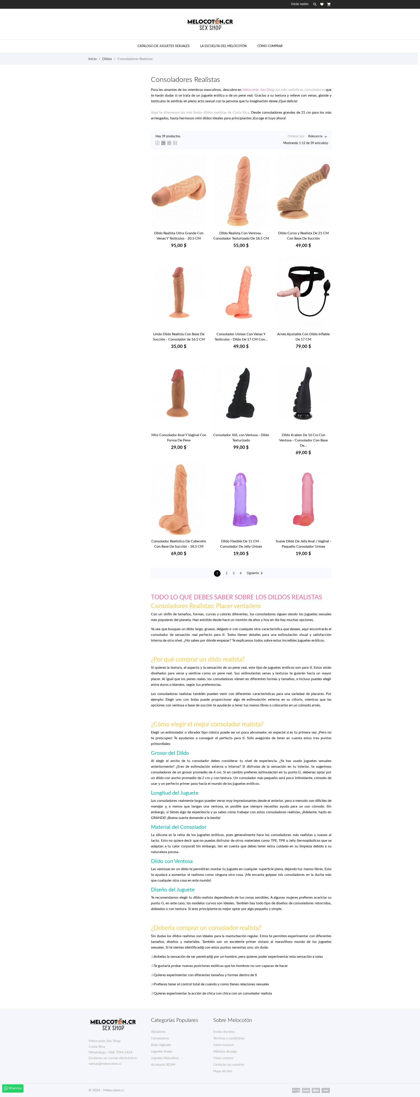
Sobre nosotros (223, 1045)
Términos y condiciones (229, 1038)
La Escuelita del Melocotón (223, 46)
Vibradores (158, 1032)
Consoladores (160, 1038)
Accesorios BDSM (163, 1064)
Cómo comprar (270, 46)
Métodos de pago (225, 1051)
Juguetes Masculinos (165, 1058)
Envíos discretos (224, 1032)
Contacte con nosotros (228, 1064)
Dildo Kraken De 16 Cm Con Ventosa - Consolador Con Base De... (303, 440)
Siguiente (255, 573)
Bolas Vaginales (161, 1045)
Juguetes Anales (161, 1051)
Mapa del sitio (222, 1071)
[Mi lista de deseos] (322, 4)
